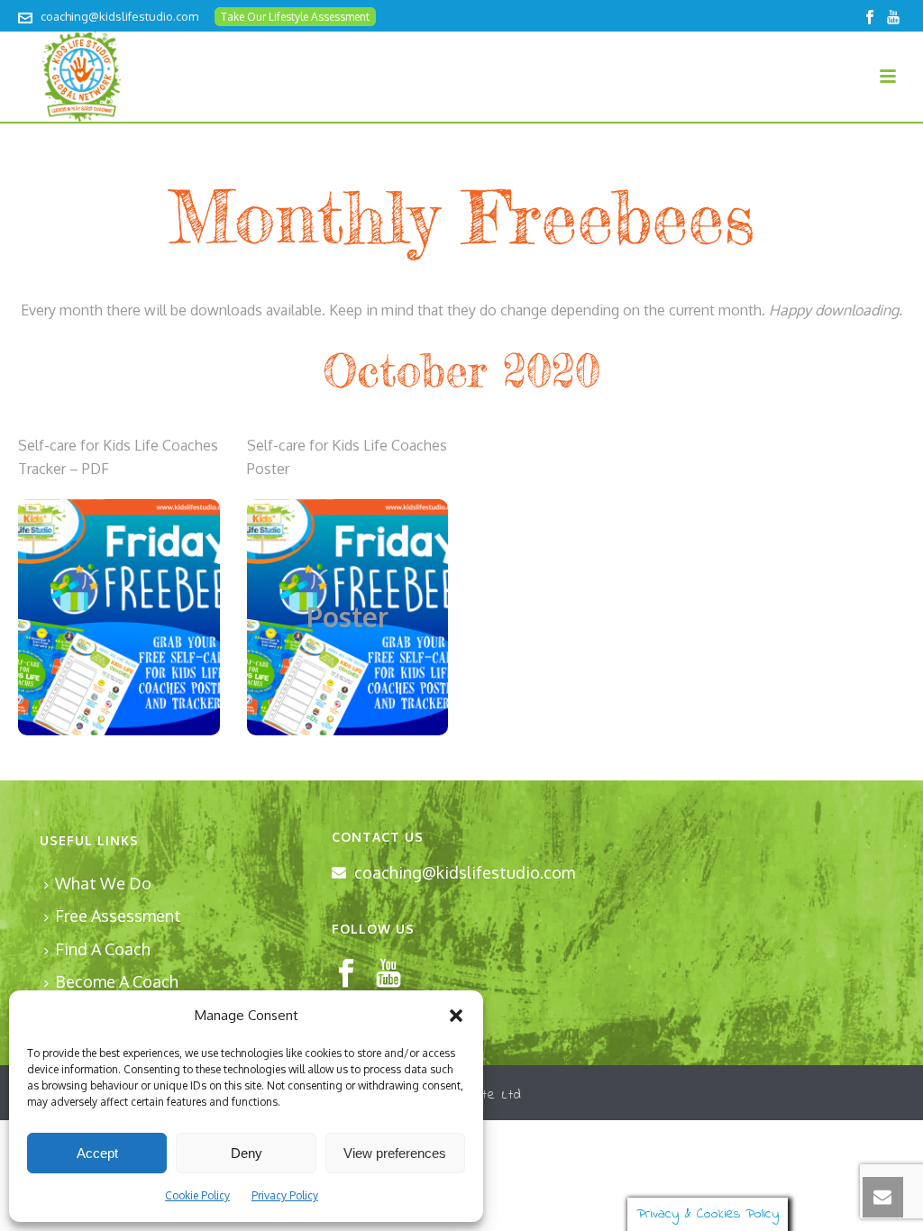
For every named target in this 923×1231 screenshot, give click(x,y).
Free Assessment (118, 916)
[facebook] (346, 974)
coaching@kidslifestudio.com (119, 16)
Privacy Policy (284, 1195)
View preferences (394, 1153)
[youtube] (388, 974)
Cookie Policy (197, 1195)
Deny (246, 1153)
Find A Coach (103, 949)
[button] (456, 1016)
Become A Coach (116, 981)
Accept (97, 1153)
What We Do (103, 883)
